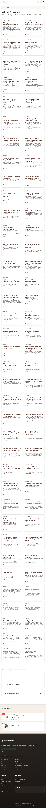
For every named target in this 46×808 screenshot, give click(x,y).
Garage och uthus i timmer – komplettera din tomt (11, 380)
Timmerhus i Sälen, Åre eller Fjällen (33, 573)
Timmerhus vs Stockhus (6, 788)
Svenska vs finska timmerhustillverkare (9, 228)
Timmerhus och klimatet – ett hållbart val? (34, 364)
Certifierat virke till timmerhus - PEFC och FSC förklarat (34, 415)
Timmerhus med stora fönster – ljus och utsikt (11, 347)
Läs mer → (5, 34)
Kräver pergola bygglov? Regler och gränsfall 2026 (10, 24)
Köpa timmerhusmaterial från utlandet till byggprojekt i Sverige (34, 538)
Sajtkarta (30, 805)
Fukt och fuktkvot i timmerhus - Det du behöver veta (12, 415)
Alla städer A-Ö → (5, 772)
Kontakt (17, 805)
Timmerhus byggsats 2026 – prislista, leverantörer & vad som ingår (11, 140)
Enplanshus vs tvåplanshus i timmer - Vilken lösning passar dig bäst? (34, 263)
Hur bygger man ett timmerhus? (31, 556)
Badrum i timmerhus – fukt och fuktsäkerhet (11, 245)
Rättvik (3, 763)
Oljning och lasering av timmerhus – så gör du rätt (11, 281)
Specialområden (18, 763)
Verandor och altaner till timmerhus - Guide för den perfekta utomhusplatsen (11, 297)
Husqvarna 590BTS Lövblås (15, 725)
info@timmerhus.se (19, 783)
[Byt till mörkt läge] (41, 2)
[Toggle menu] (44, 2)
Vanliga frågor (18, 769)
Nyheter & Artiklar (19, 767)
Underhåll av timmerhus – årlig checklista (32, 296)
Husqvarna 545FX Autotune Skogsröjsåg (18, 715)
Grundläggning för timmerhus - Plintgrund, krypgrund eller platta (12, 450)
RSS (33, 805)
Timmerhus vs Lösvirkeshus (7, 787)
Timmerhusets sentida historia (12, 606)
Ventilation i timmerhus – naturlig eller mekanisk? (32, 332)
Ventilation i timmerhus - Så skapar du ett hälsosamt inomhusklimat (33, 450)
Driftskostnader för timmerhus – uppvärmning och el (12, 364)
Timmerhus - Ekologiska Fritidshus (32, 590)
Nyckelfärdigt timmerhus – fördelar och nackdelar (11, 332)
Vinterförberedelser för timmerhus (32, 228)
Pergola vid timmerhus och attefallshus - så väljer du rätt (34, 24)
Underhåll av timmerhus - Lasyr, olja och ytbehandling (11, 468)
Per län (16, 761)
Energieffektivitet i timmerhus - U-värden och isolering (34, 468)
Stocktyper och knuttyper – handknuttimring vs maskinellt (33, 246)
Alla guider (3, 779)
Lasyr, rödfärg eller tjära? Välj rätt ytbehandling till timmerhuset (33, 159)
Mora (3, 761)
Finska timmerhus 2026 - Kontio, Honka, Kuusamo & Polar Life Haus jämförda (11, 81)
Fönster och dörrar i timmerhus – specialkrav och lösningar (11, 194)
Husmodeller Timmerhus (10, 621)
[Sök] (38, 2)
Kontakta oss (17, 781)
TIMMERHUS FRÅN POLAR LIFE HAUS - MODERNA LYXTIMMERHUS (12, 538)
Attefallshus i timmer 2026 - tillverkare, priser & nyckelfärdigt (33, 81)
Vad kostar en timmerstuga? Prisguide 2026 (11, 159)
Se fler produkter (5, 710)
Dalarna (3, 767)
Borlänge (4, 769)
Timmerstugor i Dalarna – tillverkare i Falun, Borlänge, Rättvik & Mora (33, 140)
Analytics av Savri (26, 797)
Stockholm (4, 759)
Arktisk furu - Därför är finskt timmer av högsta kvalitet (12, 503)
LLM (17, 797)
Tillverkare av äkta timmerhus (12, 589)
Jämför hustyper (4, 783)
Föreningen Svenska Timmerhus (21, 765)
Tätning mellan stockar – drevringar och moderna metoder (32, 315)
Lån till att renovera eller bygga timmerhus (32, 519)
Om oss (13, 805)
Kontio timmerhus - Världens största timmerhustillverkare (33, 503)
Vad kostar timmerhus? (6, 781)
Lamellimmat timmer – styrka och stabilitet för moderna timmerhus (12, 212)
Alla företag (17, 759)
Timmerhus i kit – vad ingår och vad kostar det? (33, 211)
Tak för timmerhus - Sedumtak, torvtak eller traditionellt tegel (32, 433)
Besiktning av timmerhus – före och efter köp (11, 315)
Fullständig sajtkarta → (6, 791)
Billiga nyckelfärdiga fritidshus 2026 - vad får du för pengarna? (12, 62)
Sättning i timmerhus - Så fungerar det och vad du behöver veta (10, 485)
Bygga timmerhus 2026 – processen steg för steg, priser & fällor (11, 100)
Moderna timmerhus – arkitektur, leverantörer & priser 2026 (10, 120)
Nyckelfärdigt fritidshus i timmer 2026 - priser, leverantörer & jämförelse (32, 120)
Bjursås (3, 765)
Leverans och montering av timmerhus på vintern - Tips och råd (33, 381)
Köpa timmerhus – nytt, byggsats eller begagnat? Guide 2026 (32, 100)
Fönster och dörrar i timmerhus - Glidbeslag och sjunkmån (11, 433)
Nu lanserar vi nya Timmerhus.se (30, 652)
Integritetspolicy (23, 805)
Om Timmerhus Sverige (20, 779)
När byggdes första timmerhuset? (8, 556)
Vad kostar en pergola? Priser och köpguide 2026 (11, 43)
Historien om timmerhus (10, 651)
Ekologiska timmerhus (31, 621)
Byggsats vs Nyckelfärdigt (6, 785)
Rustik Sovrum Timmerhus (11, 636)
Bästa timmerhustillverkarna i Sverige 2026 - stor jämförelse (34, 62)
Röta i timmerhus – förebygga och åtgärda (11, 177)
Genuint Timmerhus (31, 636)
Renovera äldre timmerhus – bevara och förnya (33, 281)
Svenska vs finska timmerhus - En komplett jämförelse (34, 484)
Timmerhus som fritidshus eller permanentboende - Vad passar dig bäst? (33, 348)
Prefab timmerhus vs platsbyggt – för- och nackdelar (9, 263)
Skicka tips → (19, 790)
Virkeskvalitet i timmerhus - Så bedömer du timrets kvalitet (12, 398)
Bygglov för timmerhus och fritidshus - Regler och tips (33, 398)
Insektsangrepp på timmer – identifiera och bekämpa (33, 177)
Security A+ (21, 797)
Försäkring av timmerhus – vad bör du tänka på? (33, 194)
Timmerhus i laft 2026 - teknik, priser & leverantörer (33, 43)
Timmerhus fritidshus (31, 606)
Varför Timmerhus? (9, 572)
